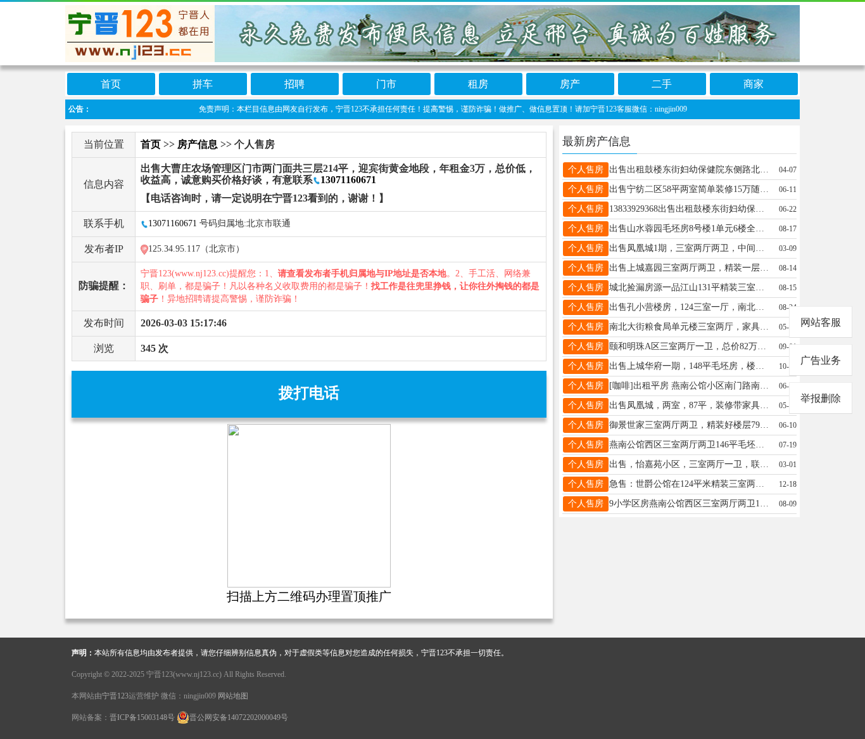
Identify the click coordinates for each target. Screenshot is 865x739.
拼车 (203, 84)
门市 (386, 84)
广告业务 (820, 360)
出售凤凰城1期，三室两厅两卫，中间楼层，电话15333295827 (690, 248)
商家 (753, 84)
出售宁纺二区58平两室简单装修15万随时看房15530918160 (690, 189)
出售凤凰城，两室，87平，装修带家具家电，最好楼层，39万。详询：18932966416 (690, 405)
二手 (662, 84)
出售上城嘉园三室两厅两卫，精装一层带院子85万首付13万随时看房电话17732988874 (690, 268)
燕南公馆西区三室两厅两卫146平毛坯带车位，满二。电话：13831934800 (690, 444)
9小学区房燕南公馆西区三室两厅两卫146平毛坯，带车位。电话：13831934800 (690, 503)
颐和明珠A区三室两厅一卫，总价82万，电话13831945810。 (690, 346)
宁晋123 (115, 695)
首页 (111, 84)
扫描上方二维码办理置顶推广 (309, 596)
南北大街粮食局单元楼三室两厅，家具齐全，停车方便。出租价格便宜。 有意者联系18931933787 (690, 326)
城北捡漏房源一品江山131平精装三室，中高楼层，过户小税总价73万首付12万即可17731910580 (690, 287)
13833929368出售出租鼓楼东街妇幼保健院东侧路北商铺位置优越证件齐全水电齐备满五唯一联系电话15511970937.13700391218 (690, 209)
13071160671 (348, 179)
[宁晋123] (432, 31)
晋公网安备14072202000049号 (238, 717)
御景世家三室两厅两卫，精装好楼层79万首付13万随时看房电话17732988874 (690, 425)
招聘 (294, 84)
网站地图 (233, 695)
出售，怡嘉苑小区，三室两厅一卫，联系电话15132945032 (690, 464)
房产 (570, 84)
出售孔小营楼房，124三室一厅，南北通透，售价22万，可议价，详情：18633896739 (690, 307)
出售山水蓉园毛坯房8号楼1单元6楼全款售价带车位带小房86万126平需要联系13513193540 (690, 228)
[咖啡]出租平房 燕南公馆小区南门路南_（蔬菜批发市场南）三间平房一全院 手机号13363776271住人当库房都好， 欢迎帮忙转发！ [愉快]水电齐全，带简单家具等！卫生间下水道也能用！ (690, 385)
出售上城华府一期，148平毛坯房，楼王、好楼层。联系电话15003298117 (690, 366)
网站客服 (820, 322)
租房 (478, 84)
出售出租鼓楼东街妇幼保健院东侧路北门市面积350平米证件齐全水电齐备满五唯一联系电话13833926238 (690, 169)
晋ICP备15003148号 (142, 717)
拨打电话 (309, 393)
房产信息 (197, 144)
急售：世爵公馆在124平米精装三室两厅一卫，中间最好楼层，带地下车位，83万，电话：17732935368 (690, 484)
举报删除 (820, 398)
